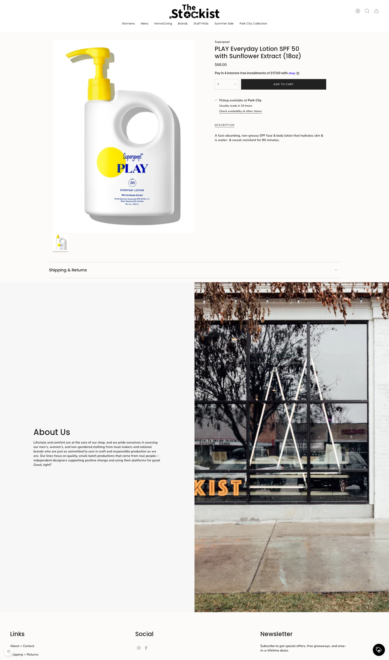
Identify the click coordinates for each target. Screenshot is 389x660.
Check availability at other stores (240, 111)
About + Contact (22, 646)
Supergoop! (222, 42)
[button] (128, 24)
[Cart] (376, 11)
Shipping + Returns (24, 654)
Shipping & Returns (68, 270)
